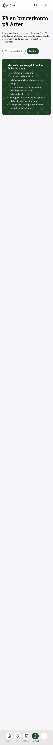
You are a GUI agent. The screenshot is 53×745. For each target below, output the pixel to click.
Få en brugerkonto (14, 51)
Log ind (44, 5)
